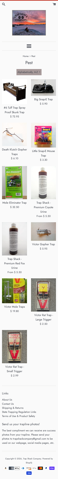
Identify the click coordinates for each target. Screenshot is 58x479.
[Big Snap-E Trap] (43, 87)
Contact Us (8, 404)
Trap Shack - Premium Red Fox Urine (14, 263)
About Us (7, 399)
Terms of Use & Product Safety (18, 416)
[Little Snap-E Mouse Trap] (43, 135)
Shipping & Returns (12, 408)
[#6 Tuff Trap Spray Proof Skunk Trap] (14, 91)
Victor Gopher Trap (43, 244)
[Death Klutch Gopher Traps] (14, 134)
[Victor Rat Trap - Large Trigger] (43, 295)
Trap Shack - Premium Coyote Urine (43, 207)
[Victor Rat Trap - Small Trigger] (14, 346)
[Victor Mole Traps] (14, 290)
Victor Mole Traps (14, 307)
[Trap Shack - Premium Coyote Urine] (43, 182)
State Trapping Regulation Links (19, 412)
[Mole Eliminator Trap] (14, 182)
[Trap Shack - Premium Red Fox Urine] (14, 238)
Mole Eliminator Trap (14, 203)
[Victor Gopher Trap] (43, 231)
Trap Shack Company (32, 458)
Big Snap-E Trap (43, 99)
